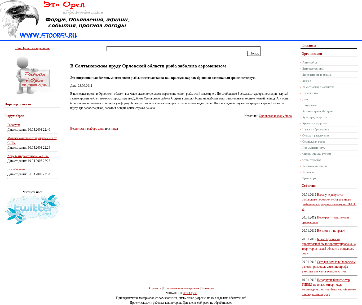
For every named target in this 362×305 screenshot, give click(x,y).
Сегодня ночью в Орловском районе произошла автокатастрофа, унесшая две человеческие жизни (329, 266)
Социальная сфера (313, 141)
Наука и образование (315, 129)
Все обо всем (16, 169)
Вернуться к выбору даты (87, 128)
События (309, 186)
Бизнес (306, 80)
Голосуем (13, 125)
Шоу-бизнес (310, 105)
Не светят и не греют (331, 231)
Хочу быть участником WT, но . (28, 156)
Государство (310, 92)
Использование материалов (181, 288)
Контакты (208, 288)
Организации (312, 54)
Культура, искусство (315, 117)
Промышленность (313, 147)
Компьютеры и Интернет (318, 111)
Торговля (308, 172)
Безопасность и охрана (317, 74)
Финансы (309, 45)
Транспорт (309, 178)
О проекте (154, 288)
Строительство (311, 159)
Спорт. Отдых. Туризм (316, 153)
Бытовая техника (313, 68)
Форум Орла (14, 116)
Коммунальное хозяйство (318, 86)
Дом (305, 99)
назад (114, 128)
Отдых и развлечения (315, 135)
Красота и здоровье (314, 123)
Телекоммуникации (314, 165)
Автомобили (310, 62)
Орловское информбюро (275, 116)
